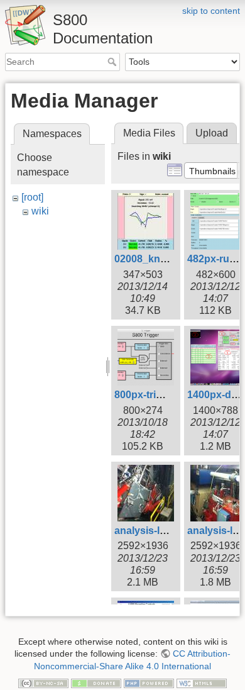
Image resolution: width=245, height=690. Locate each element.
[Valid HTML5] (202, 682)
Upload (211, 133)
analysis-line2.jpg (155, 530)
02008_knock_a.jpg (160, 258)
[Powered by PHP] (149, 682)
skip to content (211, 11)
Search (113, 61)
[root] (32, 197)
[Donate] (96, 682)
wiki (40, 211)
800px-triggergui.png (164, 394)
